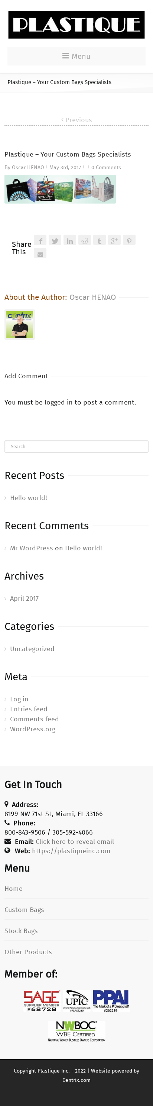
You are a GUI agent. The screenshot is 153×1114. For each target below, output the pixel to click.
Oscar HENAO (28, 167)
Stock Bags (21, 931)
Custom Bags (24, 910)
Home (13, 889)
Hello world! (28, 498)
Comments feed (34, 719)
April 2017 (24, 598)
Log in (19, 699)
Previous (78, 120)
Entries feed (29, 709)
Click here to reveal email (75, 842)
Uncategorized (32, 649)
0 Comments (106, 167)
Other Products (28, 952)
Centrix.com (76, 1080)
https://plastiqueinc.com (71, 851)
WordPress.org (32, 729)
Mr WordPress (31, 548)
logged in (59, 402)
